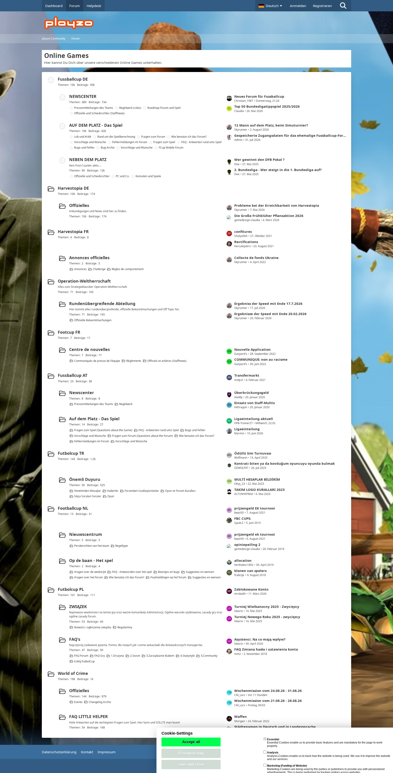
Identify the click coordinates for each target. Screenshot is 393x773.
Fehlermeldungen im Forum (129, 142)
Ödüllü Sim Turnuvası (252, 453)
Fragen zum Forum (153, 137)
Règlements (133, 361)
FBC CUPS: (242, 518)
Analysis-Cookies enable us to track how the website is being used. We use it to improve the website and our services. (328, 756)
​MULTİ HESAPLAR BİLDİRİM (257, 479)
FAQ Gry (99, 656)
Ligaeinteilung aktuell (253, 418)
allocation (243, 560)
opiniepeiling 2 (247, 544)
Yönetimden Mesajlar (87, 491)
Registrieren (322, 5)
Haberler (112, 491)
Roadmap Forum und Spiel (164, 108)
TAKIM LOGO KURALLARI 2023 (259, 489)
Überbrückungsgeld (251, 392)
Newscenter (81, 392)
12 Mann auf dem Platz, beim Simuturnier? (271, 125)
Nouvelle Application (252, 349)
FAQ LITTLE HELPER (88, 716)
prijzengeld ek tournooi (254, 534)
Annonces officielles (89, 257)
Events (78, 702)
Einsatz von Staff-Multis (254, 402)
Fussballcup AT (72, 375)
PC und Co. (122, 176)
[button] (271, 5)
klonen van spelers (250, 570)
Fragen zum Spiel (164, 142)
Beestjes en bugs (169, 572)
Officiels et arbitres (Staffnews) (166, 361)
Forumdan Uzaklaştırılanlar (142, 491)
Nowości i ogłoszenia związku (92, 627)
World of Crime (73, 673)
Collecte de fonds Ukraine (256, 257)
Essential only (191, 753)
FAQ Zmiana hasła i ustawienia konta (266, 649)
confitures (243, 231)
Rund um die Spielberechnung (116, 137)
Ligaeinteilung (247, 429)
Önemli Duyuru (84, 479)
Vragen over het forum (88, 577)
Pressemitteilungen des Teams (93, 108)
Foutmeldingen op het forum (168, 577)
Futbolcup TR (71, 453)
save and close (191, 764)
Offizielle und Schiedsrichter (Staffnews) (99, 113)
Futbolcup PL (71, 589)
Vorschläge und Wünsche (90, 142)
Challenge (99, 269)
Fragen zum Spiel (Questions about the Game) (103, 430)
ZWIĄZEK (78, 606)
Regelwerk (125, 404)
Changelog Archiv (100, 702)
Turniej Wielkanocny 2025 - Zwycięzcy (266, 606)
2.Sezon (135, 656)
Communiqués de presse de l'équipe (97, 361)
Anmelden (298, 5)
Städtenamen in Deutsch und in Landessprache (275, 726)
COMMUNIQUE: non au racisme (260, 359)
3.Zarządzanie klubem (160, 656)
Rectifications (246, 241)
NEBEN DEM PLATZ (87, 159)
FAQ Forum (81, 656)
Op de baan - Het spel (91, 560)
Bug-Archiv (108, 147)
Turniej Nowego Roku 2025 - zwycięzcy (267, 616)
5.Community (209, 656)
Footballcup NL (73, 508)
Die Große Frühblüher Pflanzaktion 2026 (268, 215)
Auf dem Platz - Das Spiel (94, 418)
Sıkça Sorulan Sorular (87, 496)
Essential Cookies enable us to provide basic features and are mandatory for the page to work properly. (324, 743)
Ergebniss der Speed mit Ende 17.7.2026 (268, 303)
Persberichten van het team (91, 546)
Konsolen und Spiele (148, 176)
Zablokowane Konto (251, 589)
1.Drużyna (117, 656)
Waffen (240, 716)
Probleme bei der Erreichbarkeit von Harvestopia (276, 205)
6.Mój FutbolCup (84, 661)
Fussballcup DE (73, 79)
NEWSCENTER (82, 96)
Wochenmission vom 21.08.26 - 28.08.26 (268, 700)
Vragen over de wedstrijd (90, 572)
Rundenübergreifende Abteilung (102, 303)
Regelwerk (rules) (130, 108)
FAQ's (74, 639)
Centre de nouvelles (89, 349)
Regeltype (121, 546)
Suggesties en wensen (200, 572)
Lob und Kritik (82, 137)
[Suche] (343, 5)
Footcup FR (69, 332)
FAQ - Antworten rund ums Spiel (201, 142)
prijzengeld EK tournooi (254, 508)
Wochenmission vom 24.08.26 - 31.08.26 (268, 690)
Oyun (110, 496)
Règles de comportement (128, 269)
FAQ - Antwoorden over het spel (132, 572)
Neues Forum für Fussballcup (259, 96)
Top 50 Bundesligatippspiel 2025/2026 (267, 106)
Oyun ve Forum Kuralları (180, 491)
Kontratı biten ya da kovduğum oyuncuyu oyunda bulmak (284, 463)
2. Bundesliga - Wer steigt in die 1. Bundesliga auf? (278, 169)
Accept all (191, 742)
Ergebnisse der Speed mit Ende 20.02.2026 (270, 313)
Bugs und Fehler (84, 147)
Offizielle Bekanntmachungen (92, 320)
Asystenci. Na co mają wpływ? (259, 639)
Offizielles (79, 205)
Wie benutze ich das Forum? (189, 137)
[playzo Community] (200, 23)
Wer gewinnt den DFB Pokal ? (259, 159)
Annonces (80, 269)
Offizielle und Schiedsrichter (92, 176)
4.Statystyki (187, 656)
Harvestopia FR (73, 231)
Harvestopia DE (73, 188)
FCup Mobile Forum (171, 147)
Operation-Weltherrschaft (84, 281)
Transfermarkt (246, 375)
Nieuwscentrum (85, 534)
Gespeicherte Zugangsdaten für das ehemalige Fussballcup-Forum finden (290, 135)
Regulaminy (124, 627)
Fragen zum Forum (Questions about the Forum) (142, 436)
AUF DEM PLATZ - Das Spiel (95, 125)
